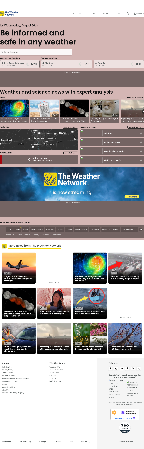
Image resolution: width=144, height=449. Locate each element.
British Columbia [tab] (13, 229)
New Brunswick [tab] (81, 229)
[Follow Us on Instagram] (116, 369)
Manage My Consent (10, 381)
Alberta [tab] (25, 229)
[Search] (128, 13)
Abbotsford (56, 235)
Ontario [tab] (60, 229)
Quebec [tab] (69, 229)
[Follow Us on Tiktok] (127, 369)
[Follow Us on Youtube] (122, 369)
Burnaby (35, 235)
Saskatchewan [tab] (37, 229)
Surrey (19, 235)
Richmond (45, 235)
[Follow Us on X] (138, 369)
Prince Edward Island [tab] (110, 229)
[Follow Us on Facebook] (110, 369)
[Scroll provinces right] (141, 229)
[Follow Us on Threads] (133, 369)
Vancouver (10, 235)
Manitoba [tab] (50, 229)
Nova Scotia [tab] (94, 229)
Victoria (27, 235)
